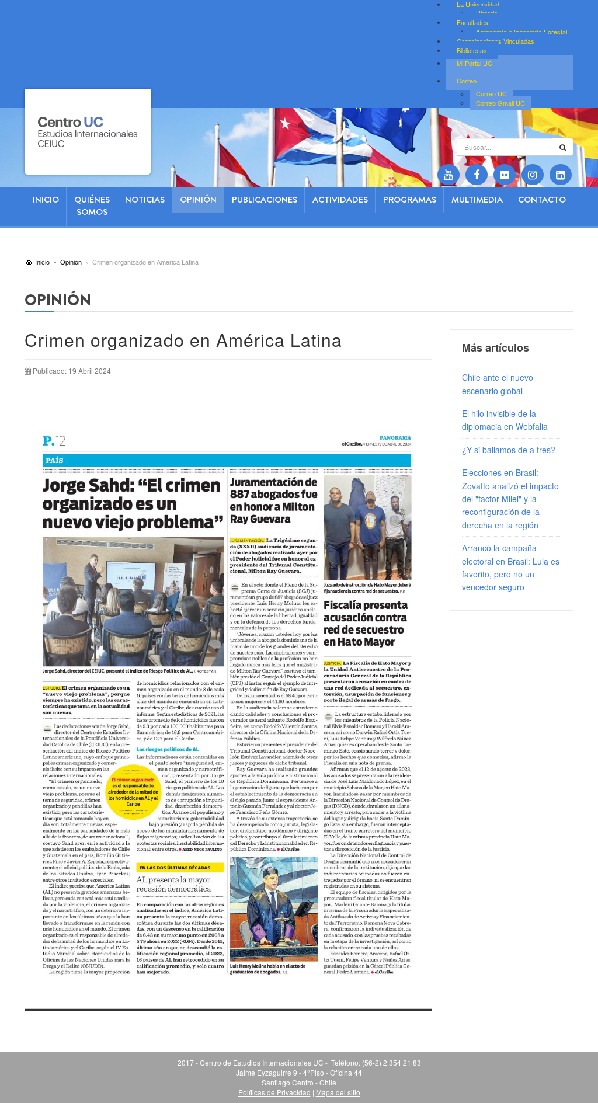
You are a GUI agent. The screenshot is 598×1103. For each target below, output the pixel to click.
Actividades (340, 199)
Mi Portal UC (474, 63)
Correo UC (491, 94)
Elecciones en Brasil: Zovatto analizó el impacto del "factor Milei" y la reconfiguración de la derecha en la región (510, 499)
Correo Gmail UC (500, 102)
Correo (467, 80)
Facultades (472, 22)
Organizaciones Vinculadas (495, 41)
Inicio (46, 199)
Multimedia (477, 199)
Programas (409, 199)
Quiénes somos (92, 205)
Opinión (198, 199)
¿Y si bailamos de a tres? (508, 449)
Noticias (145, 199)
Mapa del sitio (338, 1092)
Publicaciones (264, 199)
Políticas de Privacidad (274, 1092)
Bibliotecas (472, 50)
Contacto (542, 199)
